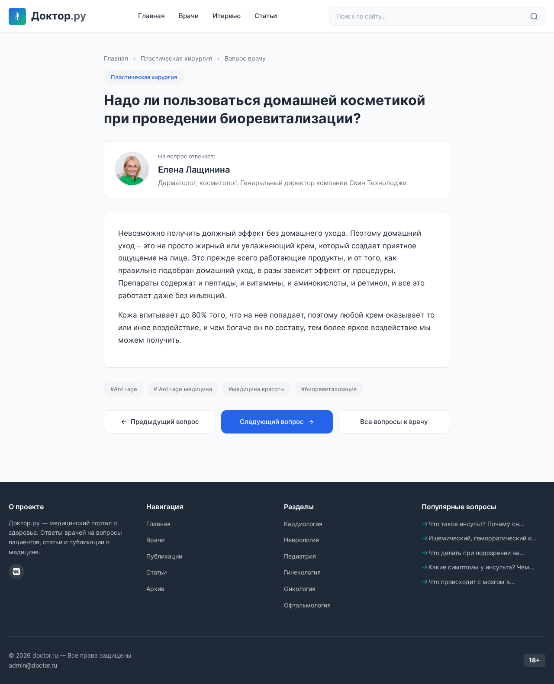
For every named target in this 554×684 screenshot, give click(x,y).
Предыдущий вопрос (165, 421)
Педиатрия (300, 556)
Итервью (227, 16)
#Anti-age (123, 388)
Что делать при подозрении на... (476, 552)
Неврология (301, 539)
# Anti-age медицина (183, 388)
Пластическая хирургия (176, 58)
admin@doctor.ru (33, 665)
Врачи (189, 16)
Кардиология (303, 523)
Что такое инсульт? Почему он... (476, 523)
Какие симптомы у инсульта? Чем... (481, 567)
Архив (155, 588)
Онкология (300, 588)
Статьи (265, 16)
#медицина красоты (257, 388)
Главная (151, 16)
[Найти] (534, 16)
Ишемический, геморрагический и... (482, 538)
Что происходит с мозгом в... (471, 581)
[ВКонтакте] (16, 571)
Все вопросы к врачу (394, 421)
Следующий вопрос (272, 421)
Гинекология (302, 572)
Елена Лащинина (194, 169)
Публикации (164, 556)
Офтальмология (307, 605)
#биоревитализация (329, 388)
